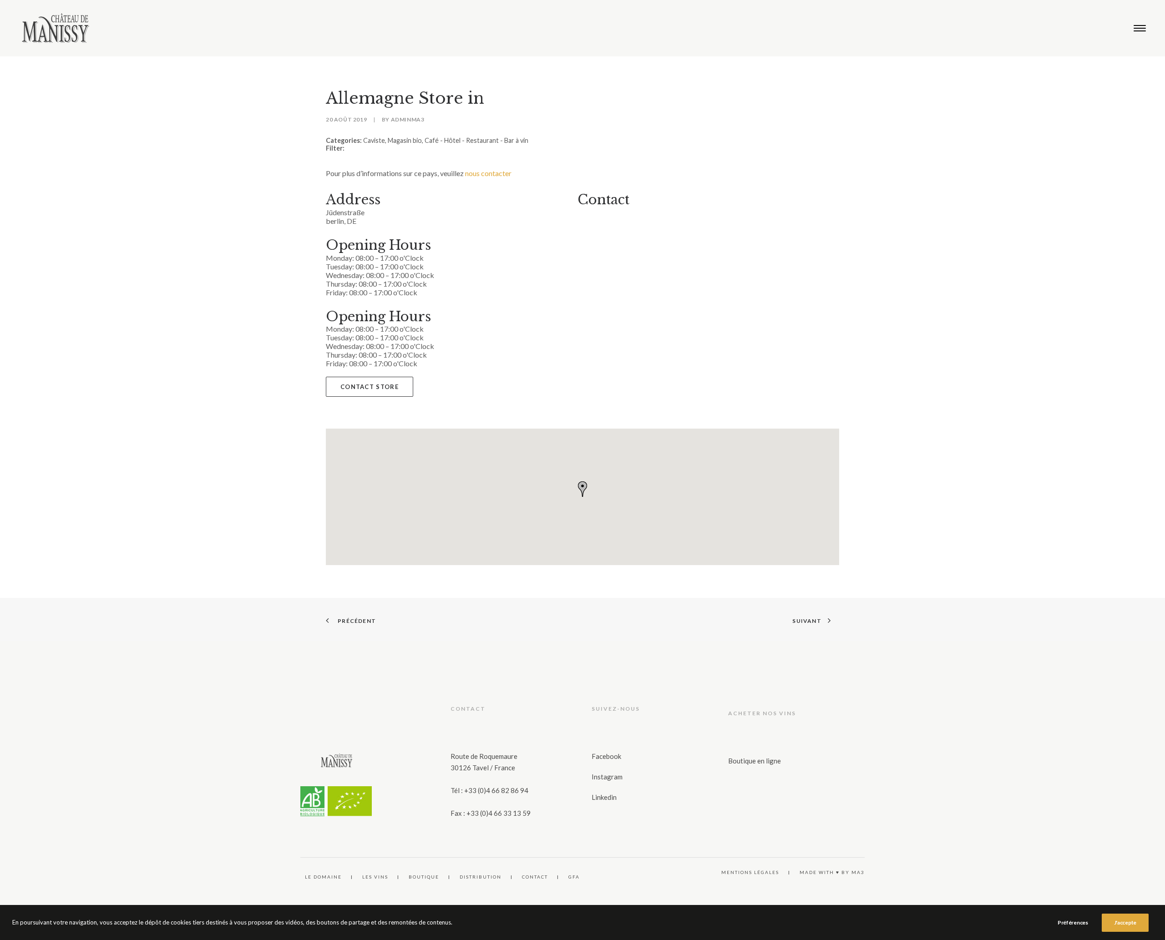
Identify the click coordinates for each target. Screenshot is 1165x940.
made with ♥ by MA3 (832, 872)
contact (535, 876)
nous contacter (488, 173)
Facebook (606, 756)
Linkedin (604, 797)
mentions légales (750, 872)
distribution (480, 876)
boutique (424, 876)
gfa (574, 876)
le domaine (323, 876)
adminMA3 (408, 119)
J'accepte (1125, 922)
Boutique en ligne (754, 761)
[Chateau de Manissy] (56, 28)
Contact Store (369, 386)
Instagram (607, 777)
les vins (375, 876)
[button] (1139, 28)
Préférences (1073, 922)
